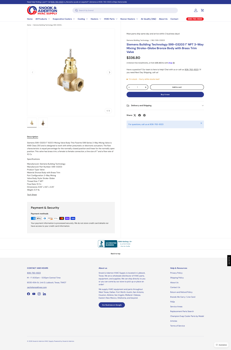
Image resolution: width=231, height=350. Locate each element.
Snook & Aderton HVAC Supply (43, 341)
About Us (163, 19)
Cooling (81, 19)
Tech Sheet (32, 194)
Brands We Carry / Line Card (182, 297)
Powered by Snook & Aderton (64, 341)
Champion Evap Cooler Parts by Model (187, 316)
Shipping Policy (177, 277)
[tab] (32, 136)
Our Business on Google (112, 305)
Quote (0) (229, 260)
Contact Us (175, 287)
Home (30, 19)
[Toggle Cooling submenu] (86, 18)
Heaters (94, 19)
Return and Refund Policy (181, 292)
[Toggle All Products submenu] (49, 18)
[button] (202, 10)
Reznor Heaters (127, 19)
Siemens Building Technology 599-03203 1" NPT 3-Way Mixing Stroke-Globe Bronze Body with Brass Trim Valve (47, 25)
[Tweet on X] (134, 115)
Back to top (115, 254)
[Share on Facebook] (139, 115)
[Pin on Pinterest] (144, 115)
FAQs (172, 301)
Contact (174, 19)
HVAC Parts (109, 19)
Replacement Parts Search (182, 311)
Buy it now (165, 94)
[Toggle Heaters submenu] (100, 18)
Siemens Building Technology (138, 40)
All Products (41, 19)
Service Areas (176, 306)
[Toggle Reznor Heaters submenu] (137, 18)
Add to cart (177, 87)
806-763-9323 (57, 2)
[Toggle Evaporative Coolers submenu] (73, 18)
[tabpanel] (71, 168)
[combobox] (125, 10)
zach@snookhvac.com (37, 287)
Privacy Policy (176, 273)
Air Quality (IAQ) (148, 19)
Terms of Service (177, 326)
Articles (173, 321)
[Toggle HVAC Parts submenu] (116, 18)
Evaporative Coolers (62, 19)
